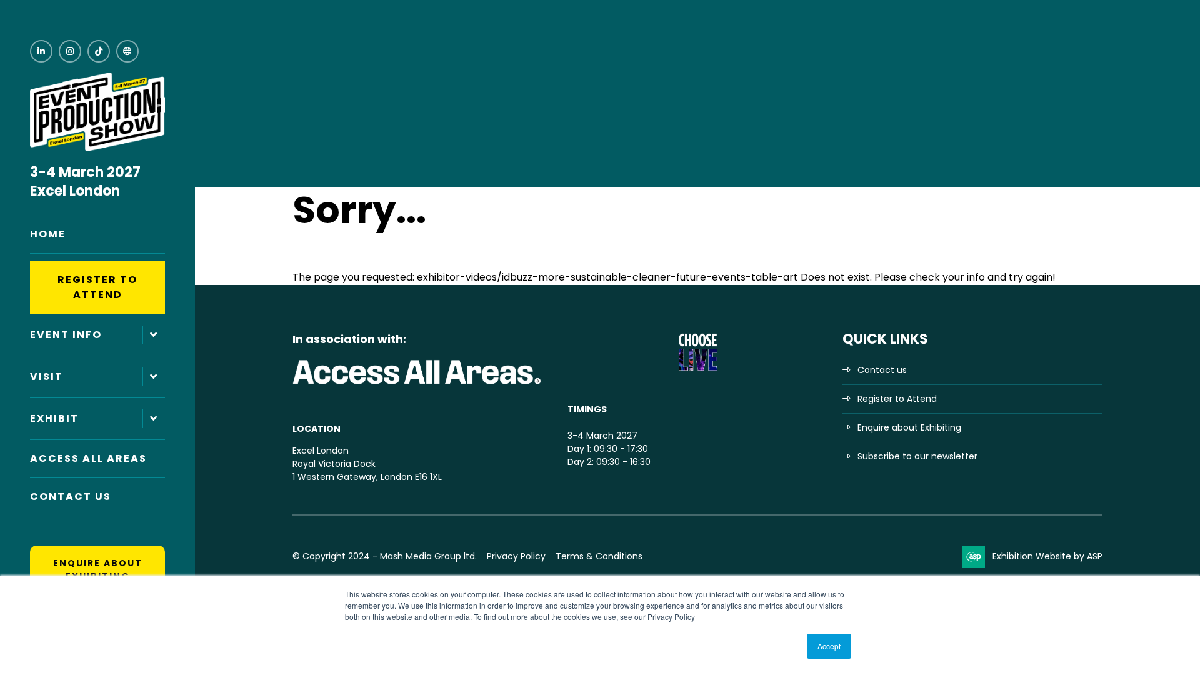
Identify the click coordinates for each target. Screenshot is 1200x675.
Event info (66, 335)
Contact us (882, 370)
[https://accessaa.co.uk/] (417, 385)
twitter (127, 51)
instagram (70, 51)
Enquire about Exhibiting (97, 569)
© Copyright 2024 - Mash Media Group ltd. (384, 556)
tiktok (99, 51)
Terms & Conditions (599, 556)
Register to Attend (98, 287)
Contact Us (70, 496)
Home (48, 234)
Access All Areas (88, 458)
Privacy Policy (516, 556)
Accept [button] (829, 646)
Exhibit (54, 418)
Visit (46, 376)
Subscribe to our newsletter (918, 456)
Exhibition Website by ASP (1047, 556)
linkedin (41, 51)
